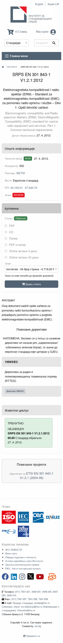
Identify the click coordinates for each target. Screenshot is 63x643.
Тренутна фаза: (14, 158)
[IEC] (23, 517)
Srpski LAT (53, 4)
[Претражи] (54, 42)
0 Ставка (21, 31)
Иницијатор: (12, 166)
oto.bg (38, 626)
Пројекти (12, 66)
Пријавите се (33, 636)
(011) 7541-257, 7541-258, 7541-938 (29, 599)
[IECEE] (23, 531)
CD (10, 232)
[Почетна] (3, 66)
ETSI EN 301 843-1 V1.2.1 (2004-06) (37, 475)
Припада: (10, 173)
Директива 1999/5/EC (15, 391)
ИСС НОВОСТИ (13, 549)
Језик (8, 263)
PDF (11, 226)
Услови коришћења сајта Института (24, 561)
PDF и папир (17, 245)
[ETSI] (9, 531)
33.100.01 (16, 188)
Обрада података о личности (20, 557)
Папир (13, 238)
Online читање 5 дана (22, 251)
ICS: (7, 187)
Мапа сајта (11, 553)
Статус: (9, 218)
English (39, 4)
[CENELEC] (53, 517)
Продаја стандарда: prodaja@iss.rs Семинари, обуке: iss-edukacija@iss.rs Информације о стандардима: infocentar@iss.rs (30, 606)
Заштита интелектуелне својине (22, 564)
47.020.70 (31, 188)
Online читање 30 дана (23, 257)
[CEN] (38, 517)
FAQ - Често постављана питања (22, 568)
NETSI (20, 173)
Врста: (8, 180)
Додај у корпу (33, 284)
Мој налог (42, 31)
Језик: (8, 195)
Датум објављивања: (24, 135)
